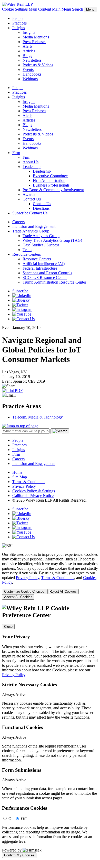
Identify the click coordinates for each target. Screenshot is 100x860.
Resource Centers (26, 254)
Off (24, 818)
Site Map (19, 477)
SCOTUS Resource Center (45, 277)
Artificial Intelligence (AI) (44, 263)
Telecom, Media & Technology (37, 417)
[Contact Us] (23, 319)
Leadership (32, 166)
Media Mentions (36, 37)
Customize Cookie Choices (24, 591)
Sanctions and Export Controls (47, 273)
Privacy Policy (24, 486)
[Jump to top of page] (20, 426)
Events (28, 69)
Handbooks (32, 74)
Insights (18, 28)
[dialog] (50, 576)
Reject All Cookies (63, 591)
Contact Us (32, 199)
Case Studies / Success (41, 245)
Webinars (30, 79)
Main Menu (61, 9)
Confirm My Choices (19, 855)
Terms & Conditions (28, 481)
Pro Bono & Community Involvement (53, 190)
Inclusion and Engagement (33, 226)
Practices (19, 23)
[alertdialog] (50, 731)
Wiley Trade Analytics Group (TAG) (52, 240)
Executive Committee (50, 176)
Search (77, 9)
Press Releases (34, 41)
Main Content (40, 9)
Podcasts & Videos (38, 65)
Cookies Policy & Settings (33, 491)
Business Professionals (51, 185)
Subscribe (20, 213)
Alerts (27, 46)
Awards (29, 194)
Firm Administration (49, 180)
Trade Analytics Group (30, 231)
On (11, 818)
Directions (41, 208)
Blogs (27, 55)
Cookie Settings (15, 9)
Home (17, 472)
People (17, 18)
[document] (50, 731)
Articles (29, 51)
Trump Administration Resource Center (54, 282)
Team (27, 249)
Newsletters (32, 60)
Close (8, 627)
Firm (16, 152)
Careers (18, 222)
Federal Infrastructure (40, 268)
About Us (30, 162)
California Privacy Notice (33, 495)
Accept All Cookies (18, 597)
